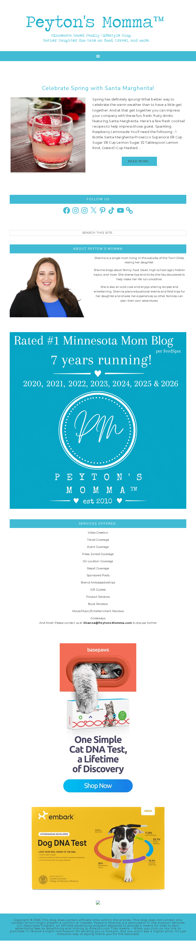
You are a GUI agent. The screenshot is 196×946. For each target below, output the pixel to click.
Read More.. (139, 161)
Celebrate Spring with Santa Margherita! (98, 88)
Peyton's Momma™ (98, 25)
